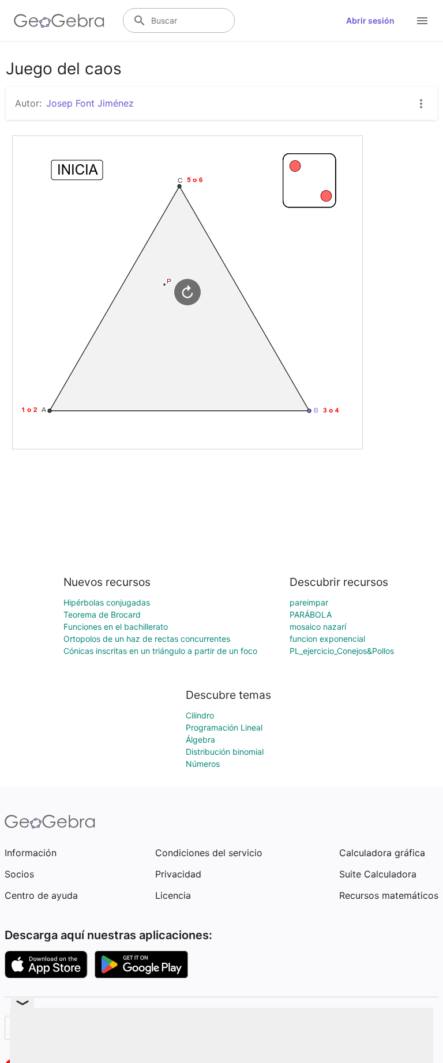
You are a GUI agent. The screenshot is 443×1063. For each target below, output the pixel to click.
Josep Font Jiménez (90, 103)
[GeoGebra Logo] (59, 21)
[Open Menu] (422, 21)
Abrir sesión (370, 20)
